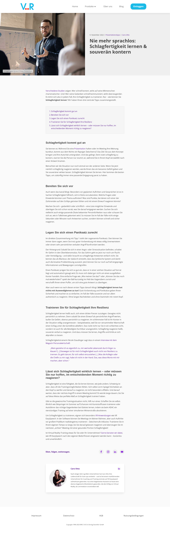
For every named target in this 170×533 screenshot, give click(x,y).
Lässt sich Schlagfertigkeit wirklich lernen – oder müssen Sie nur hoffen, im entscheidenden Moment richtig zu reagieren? (83, 127)
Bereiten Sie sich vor (60, 115)
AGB (101, 515)
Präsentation (80, 148)
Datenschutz (68, 515)
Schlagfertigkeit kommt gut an (64, 111)
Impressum (36, 515)
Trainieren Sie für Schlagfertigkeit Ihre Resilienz (71, 122)
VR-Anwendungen (103, 415)
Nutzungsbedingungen (134, 515)
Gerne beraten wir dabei (111, 433)
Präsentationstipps (113, 35)
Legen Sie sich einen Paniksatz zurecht (68, 118)
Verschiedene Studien (55, 91)
